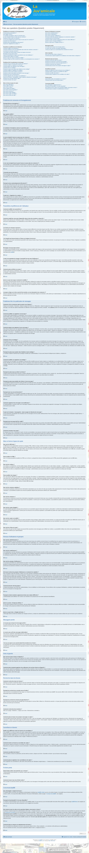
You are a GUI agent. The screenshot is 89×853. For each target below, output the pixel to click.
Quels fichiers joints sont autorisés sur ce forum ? (55, 78)
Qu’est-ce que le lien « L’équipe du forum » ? (54, 42)
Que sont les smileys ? (8, 87)
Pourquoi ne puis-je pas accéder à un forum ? (13, 71)
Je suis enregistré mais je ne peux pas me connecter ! (14, 36)
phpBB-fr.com (41, 840)
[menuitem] (5, 22)
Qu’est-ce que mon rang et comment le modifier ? (13, 57)
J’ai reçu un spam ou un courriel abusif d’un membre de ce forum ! (59, 49)
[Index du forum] (18, 11)
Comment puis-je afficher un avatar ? (11, 56)
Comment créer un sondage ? (9, 67)
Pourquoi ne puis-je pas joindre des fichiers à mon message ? (16, 73)
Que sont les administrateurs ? (51, 32)
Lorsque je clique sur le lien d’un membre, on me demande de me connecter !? (21, 59)
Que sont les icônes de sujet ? (9, 95)
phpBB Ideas (75, 801)
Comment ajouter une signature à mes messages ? (14, 66)
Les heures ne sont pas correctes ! (10, 51)
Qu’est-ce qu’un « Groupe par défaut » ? (53, 40)
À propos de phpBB (51, 793)
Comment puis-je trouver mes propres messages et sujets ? (58, 65)
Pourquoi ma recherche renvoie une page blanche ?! (56, 62)
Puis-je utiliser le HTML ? (8, 85)
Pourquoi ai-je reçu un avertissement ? (11, 74)
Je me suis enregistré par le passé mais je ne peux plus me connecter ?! (18, 39)
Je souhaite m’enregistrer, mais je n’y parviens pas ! (14, 35)
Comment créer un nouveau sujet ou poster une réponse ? (15, 63)
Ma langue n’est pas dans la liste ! (10, 53)
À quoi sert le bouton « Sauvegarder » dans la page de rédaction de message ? (20, 77)
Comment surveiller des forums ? (52, 72)
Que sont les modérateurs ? (51, 34)
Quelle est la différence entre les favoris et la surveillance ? (57, 70)
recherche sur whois (10, 812)
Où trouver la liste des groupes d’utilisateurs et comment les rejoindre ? (60, 36)
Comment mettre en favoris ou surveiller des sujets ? (56, 71)
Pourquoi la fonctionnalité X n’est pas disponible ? (55, 86)
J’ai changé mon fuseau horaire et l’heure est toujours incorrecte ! (17, 52)
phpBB (12, 252)
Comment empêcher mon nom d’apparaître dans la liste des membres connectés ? (20, 49)
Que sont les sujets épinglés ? (9, 92)
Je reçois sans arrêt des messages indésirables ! (55, 48)
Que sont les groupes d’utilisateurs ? (53, 35)
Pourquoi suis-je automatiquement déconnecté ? (13, 42)
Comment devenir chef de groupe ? (52, 38)
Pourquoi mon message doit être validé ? (11, 78)
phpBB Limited (41, 792)
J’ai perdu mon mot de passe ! (9, 40)
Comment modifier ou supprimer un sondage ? (13, 70)
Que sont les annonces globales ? (10, 89)
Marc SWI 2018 (52, 840)
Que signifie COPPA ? (8, 34)
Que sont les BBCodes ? (8, 84)
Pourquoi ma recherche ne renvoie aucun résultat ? (56, 61)
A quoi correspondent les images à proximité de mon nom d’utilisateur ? (18, 55)
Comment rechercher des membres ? (53, 64)
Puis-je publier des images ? (9, 88)
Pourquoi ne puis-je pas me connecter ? (11, 38)
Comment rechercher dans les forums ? (53, 60)
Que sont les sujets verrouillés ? (10, 93)
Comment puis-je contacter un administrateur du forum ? (57, 88)
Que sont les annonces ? (8, 91)
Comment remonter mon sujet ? (10, 79)
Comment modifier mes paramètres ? (11, 48)
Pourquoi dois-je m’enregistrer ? (10, 32)
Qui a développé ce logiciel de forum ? (53, 84)
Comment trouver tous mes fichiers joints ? (54, 80)
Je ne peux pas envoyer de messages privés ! (55, 46)
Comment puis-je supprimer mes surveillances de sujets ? (57, 74)
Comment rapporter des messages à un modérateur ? (14, 75)
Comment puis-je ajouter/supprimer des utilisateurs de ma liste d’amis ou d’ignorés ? (63, 55)
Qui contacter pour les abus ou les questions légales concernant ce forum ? (61, 87)
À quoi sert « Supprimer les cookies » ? (11, 43)
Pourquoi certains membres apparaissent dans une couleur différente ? (60, 39)
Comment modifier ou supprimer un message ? (13, 64)
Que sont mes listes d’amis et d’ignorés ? (54, 54)
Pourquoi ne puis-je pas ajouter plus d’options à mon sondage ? (16, 69)
